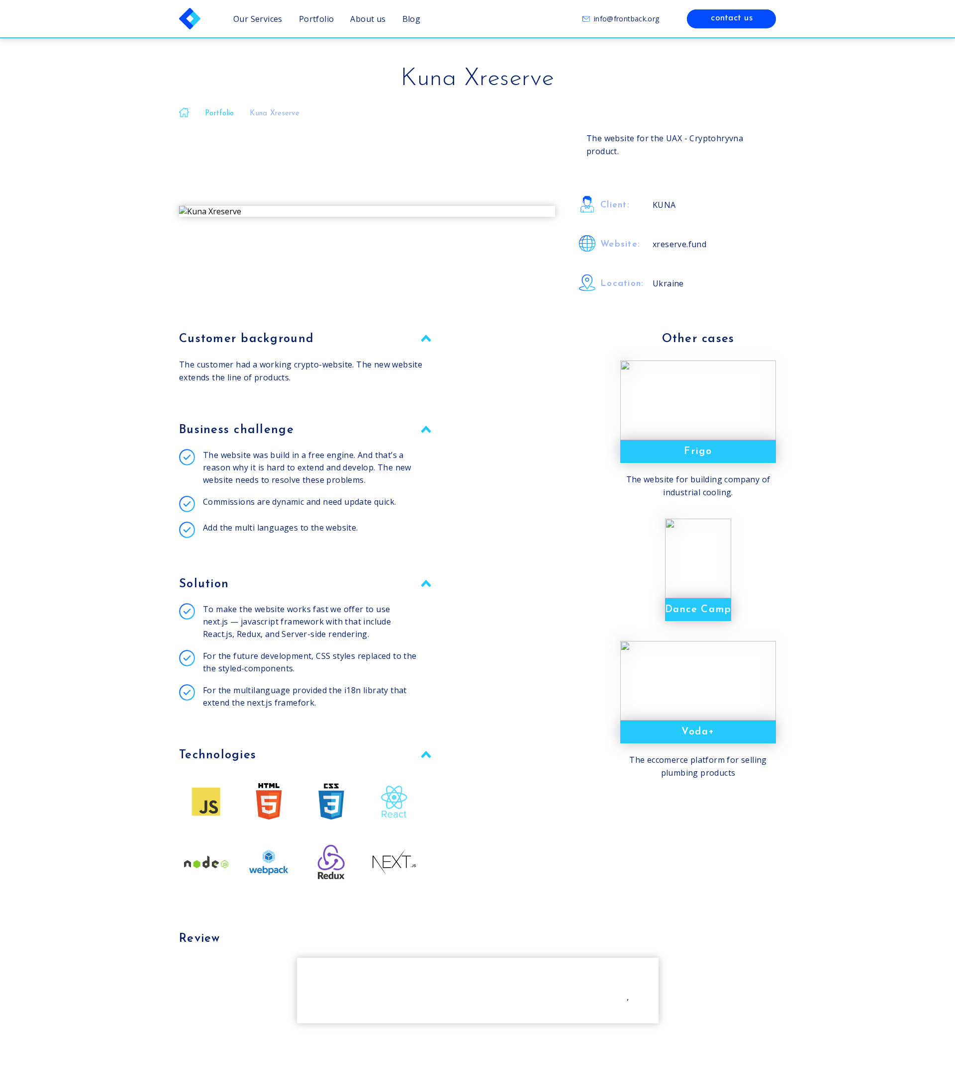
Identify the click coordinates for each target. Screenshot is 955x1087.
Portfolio (316, 18)
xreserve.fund (679, 244)
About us (367, 18)
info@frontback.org (626, 18)
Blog (411, 18)
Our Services (258, 18)
